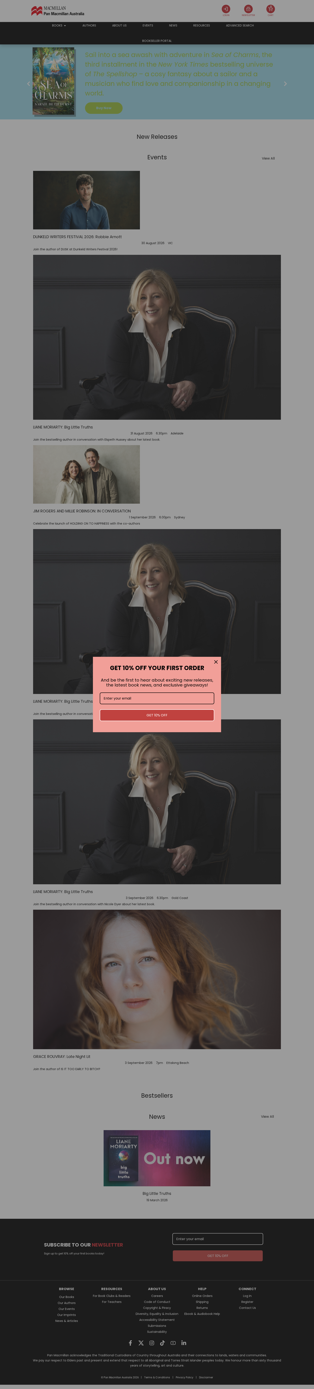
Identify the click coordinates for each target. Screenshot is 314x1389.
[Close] (216, 662)
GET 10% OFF (157, 715)
